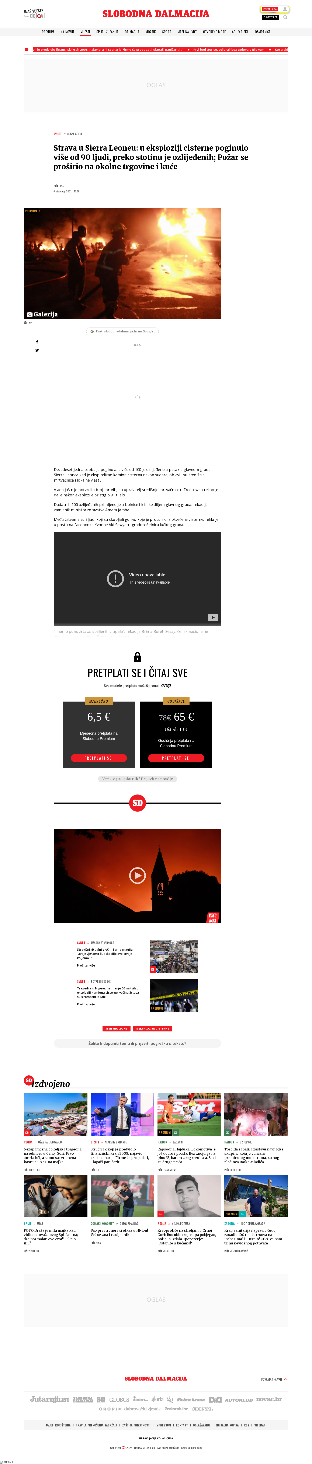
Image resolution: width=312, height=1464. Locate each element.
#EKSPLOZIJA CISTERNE (152, 1028)
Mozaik (151, 31)
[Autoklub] (239, 1399)
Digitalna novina (227, 1425)
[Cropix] (109, 1408)
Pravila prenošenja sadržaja (96, 1425)
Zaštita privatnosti (136, 1425)
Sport (166, 31)
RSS (246, 1425)
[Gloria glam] (170, 1399)
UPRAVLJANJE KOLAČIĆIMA (156, 1438)
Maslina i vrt (187, 31)
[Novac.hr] (269, 1399)
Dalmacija (132, 31)
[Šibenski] (202, 1408)
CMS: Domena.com (191, 1447)
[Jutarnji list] (50, 1399)
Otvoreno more (214, 31)
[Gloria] (157, 1399)
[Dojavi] (34, 13)
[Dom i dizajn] (215, 1399)
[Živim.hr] (140, 1399)
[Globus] (119, 1399)
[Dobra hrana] (191, 1399)
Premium (48, 31)
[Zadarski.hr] (176, 1408)
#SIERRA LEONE (116, 1028)
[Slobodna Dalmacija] (156, 13)
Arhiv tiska (240, 31)
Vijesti (85, 31)
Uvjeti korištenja (58, 1425)
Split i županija (107, 31)
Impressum (163, 1425)
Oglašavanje (201, 1425)
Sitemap (260, 1425)
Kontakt (182, 1425)
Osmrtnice (262, 31)
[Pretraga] (285, 17)
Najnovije (67, 31)
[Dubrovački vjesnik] (143, 1408)
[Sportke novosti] (101, 1399)
